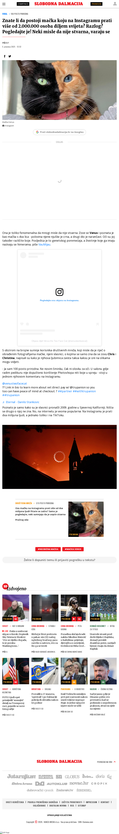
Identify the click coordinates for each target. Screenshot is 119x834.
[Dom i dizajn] (40, 783)
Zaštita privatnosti (72, 802)
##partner (65, 391)
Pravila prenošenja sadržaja (43, 802)
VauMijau (44, 244)
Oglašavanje (39, 805)
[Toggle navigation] (4, 4)
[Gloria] (100, 776)
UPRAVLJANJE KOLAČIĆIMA (59, 815)
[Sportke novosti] (59, 776)
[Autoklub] (57, 783)
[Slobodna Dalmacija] (59, 4)
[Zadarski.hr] (65, 790)
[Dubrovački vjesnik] (40, 790)
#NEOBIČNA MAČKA (48, 549)
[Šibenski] (84, 790)
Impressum (91, 802)
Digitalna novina (57, 805)
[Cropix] (98, 783)
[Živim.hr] (87, 776)
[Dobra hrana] (22, 783)
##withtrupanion (84, 391)
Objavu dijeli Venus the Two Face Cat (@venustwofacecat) (59, 341)
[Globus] (72, 776)
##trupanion (11, 395)
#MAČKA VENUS (73, 549)
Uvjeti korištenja (15, 802)
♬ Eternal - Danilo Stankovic (20, 402)
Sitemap (82, 805)
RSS (72, 805)
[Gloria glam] (109, 776)
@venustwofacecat (14, 383)
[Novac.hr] (79, 783)
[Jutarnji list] (21, 776)
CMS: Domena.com (85, 821)
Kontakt (105, 802)
